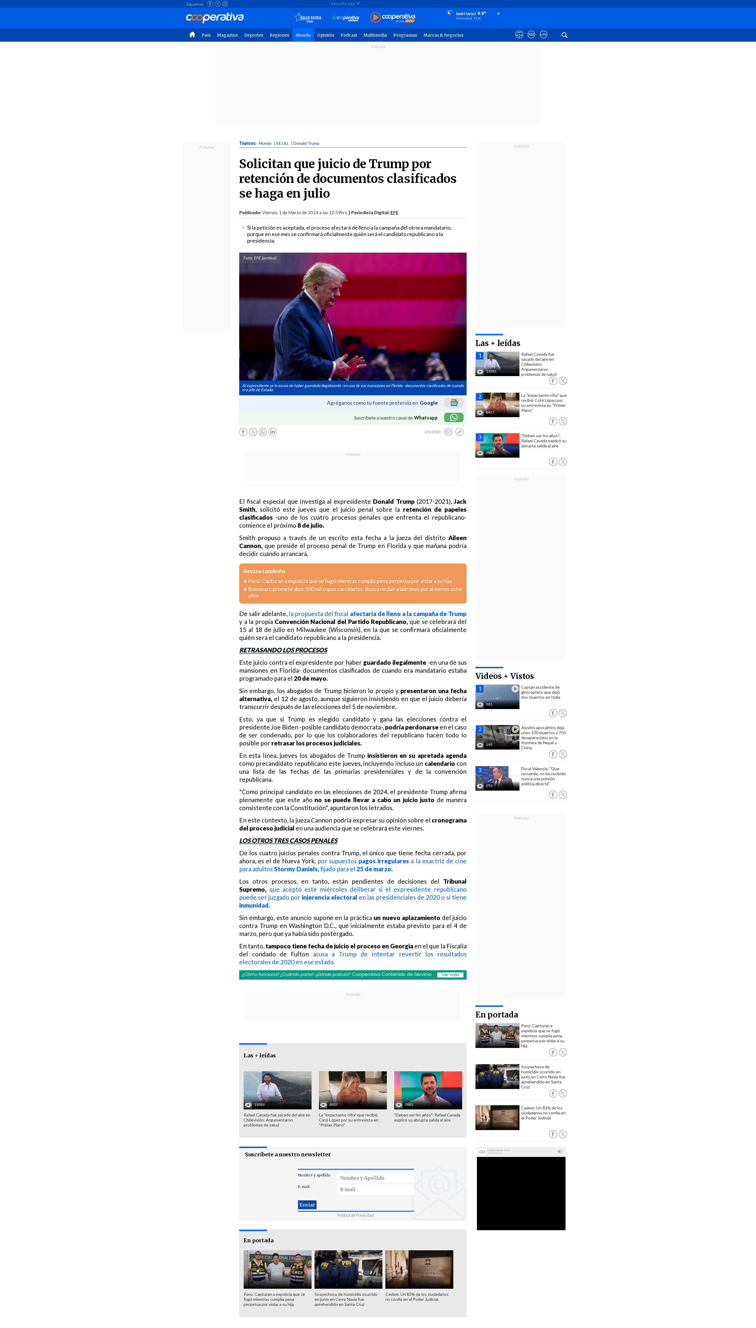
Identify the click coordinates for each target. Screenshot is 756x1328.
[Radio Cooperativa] (392, 18)
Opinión (325, 35)
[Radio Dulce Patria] (308, 17)
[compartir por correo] (448, 432)
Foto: (248, 258)
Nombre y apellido (314, 1175)
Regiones (279, 35)
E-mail (303, 1186)
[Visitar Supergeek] (544, 40)
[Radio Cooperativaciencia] (346, 18)
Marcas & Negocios (443, 35)
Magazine (227, 35)
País (206, 35)
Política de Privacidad (356, 1215)
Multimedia (375, 35)
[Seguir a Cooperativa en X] (218, 4)
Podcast (348, 35)
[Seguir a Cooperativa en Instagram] (225, 4)
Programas (405, 35)
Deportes (253, 35)
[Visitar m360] (531, 40)
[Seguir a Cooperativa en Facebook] (210, 4)
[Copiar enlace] (459, 432)
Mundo (303, 35)
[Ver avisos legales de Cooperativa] (519, 40)
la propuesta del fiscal (378, 613)
